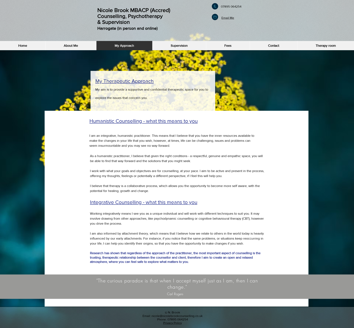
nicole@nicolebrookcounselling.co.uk (177, 315)
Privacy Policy (172, 322)
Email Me (227, 17)
